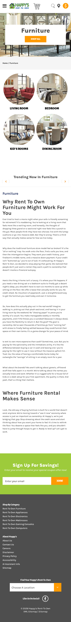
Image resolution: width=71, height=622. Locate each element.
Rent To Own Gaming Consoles (18, 524)
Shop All (35, 39)
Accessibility (9, 560)
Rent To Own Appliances (15, 512)
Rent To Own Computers (15, 528)
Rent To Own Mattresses (15, 520)
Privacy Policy (10, 556)
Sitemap (7, 568)
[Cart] (36, 6)
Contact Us (8, 544)
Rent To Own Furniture (14, 508)
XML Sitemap (30, 611)
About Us (7, 540)
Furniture (14, 63)
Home (5, 63)
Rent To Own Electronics (15, 516)
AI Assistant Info (11, 564)
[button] (6, 181)
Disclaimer (8, 552)
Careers (7, 548)
